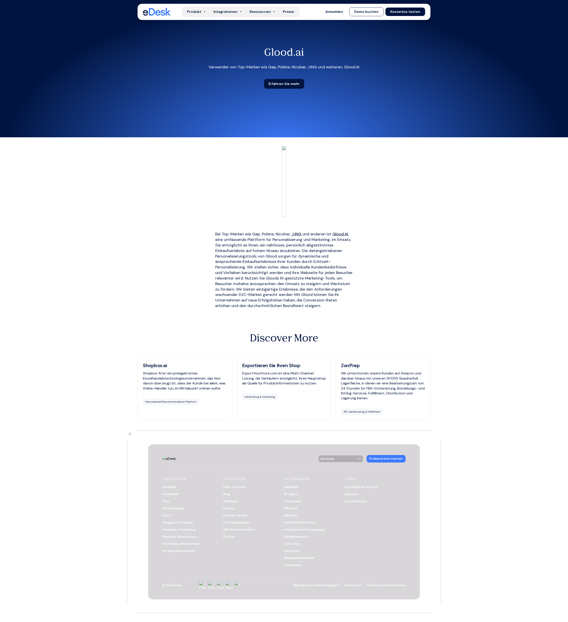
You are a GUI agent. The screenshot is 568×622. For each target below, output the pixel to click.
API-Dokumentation (239, 529)
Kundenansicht (296, 537)
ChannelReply (173, 508)
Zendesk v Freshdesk (179, 529)
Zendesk (169, 487)
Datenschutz (353, 585)
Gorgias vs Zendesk (177, 522)
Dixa (165, 501)
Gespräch (291, 551)
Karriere (351, 494)
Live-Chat (292, 544)
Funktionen (293, 565)
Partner (229, 508)
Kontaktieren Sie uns (361, 487)
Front (166, 515)
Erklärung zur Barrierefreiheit (386, 585)
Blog (226, 494)
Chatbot (290, 508)
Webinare (230, 501)
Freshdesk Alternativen (181, 544)
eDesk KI (290, 515)
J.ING (296, 234)
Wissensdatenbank (299, 558)
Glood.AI (340, 234)
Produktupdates (236, 522)
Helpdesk (291, 487)
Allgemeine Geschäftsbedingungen (316, 585)
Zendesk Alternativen (179, 537)
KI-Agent (291, 494)
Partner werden (235, 515)
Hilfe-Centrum (235, 487)
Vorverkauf (292, 501)
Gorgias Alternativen (178, 551)
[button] (334, 12)
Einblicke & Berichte (300, 522)
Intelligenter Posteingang (304, 529)
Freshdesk (170, 494)
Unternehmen (356, 501)
